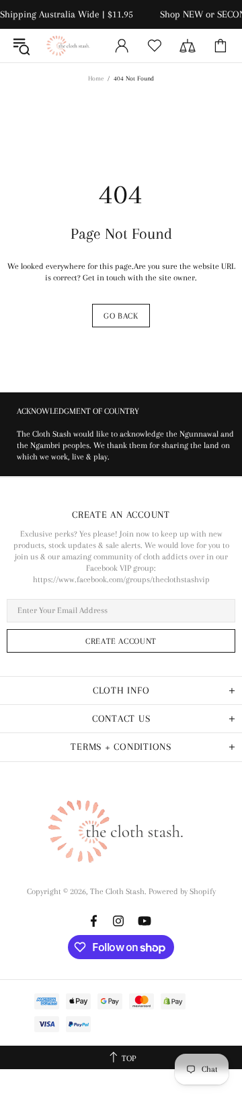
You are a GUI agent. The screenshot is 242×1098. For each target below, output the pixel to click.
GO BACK (121, 316)
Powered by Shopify (182, 891)
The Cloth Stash (70, 45)
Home (96, 78)
